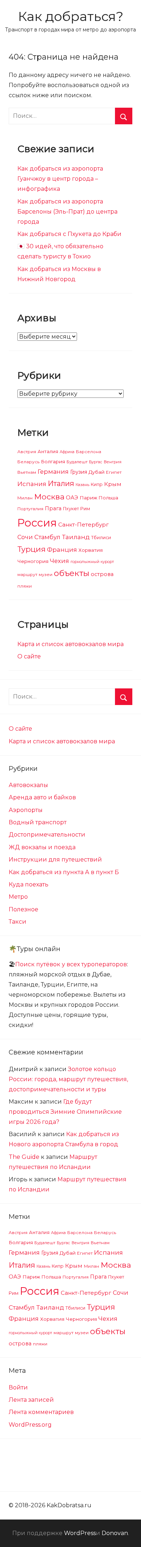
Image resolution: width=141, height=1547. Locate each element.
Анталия (48, 451)
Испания (31, 483)
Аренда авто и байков (42, 797)
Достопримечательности (47, 834)
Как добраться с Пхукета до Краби (69, 234)
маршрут (27, 574)
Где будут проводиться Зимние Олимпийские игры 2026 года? (65, 1111)
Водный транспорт (38, 822)
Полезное (23, 909)
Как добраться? (70, 16)
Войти (18, 1387)
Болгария (53, 461)
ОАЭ (72, 497)
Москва (49, 496)
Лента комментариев (41, 1412)
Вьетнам (26, 472)
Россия (37, 522)
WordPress (80, 1533)
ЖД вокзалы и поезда (42, 847)
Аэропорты (26, 810)
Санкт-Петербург (83, 524)
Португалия (30, 508)
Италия (61, 483)
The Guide (24, 1156)
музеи (45, 574)
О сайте (29, 656)
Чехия (59, 560)
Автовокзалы (28, 785)
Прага (53, 508)
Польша (108, 497)
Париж (88, 497)
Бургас (95, 462)
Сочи (25, 537)
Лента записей (31, 1399)
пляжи (24, 586)
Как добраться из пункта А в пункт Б (64, 872)
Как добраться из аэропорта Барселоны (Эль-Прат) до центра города (67, 211)
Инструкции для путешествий (55, 859)
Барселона (88, 451)
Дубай (96, 472)
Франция (62, 549)
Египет (113, 472)
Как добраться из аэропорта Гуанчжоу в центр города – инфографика (60, 178)
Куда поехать (28, 884)
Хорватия (90, 550)
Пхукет (71, 508)
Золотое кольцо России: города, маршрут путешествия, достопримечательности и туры (68, 1079)
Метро (18, 896)
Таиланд (76, 537)
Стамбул (47, 537)
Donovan (115, 1533)
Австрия (26, 451)
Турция (31, 549)
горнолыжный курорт (92, 561)
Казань (82, 484)
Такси (17, 921)
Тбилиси (101, 537)
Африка (67, 452)
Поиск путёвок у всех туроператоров (71, 964)
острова (102, 574)
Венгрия (112, 461)
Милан (25, 497)
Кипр (97, 484)
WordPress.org (30, 1424)
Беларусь (28, 461)
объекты (71, 573)
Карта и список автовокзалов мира (70, 644)
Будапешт (77, 461)
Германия (53, 471)
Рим (85, 508)
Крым (112, 484)
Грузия (78, 472)
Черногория (32, 561)
